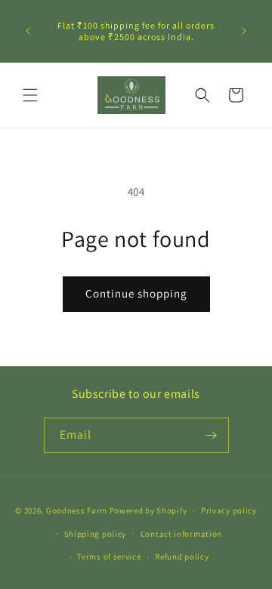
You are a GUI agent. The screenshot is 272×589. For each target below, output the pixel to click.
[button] (30, 95)
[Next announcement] (244, 31)
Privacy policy (229, 510)
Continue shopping (136, 293)
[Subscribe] (211, 435)
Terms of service (109, 556)
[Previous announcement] (28, 31)
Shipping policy (95, 534)
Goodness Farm (76, 510)
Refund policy (182, 556)
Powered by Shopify (148, 510)
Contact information (181, 534)
